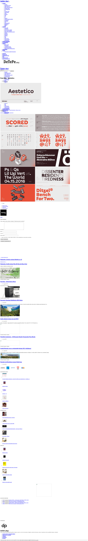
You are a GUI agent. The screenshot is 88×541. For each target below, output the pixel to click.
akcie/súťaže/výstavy (7, 5)
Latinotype (4, 207)
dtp (5, 10)
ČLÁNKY (4, 3)
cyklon (3, 502)
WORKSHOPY (4, 49)
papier (5, 13)
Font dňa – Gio (4, 393)
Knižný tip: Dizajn (5, 386)
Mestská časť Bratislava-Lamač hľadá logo (11, 362)
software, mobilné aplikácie (8, 19)
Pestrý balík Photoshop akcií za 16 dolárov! (8, 417)
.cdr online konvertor (7, 46)
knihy (5, 15)
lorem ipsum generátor (7, 47)
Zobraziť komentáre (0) (5, 241)
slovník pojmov (6, 40)
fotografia (5, 14)
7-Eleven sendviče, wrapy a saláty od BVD (8, 423)
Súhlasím (36, 540)
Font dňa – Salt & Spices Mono (8, 281)
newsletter (4, 537)
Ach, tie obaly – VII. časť (5, 436)
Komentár (2, 229)
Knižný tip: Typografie (5, 460)
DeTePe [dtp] (4, 1)
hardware (5, 18)
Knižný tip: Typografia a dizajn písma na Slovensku (9, 467)
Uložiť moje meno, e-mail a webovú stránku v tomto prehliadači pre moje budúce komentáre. (16, 237)
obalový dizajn (6, 12)
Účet (3, 56)
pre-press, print (6, 11)
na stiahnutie (6, 20)
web (5, 16)
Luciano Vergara (6, 110)
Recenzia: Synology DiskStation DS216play (11, 300)
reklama (4, 536)
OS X (5, 36)
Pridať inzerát (5, 57)
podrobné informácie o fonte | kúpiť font (6, 112)
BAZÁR (3, 50)
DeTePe (4, 80)
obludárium (6, 21)
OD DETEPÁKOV (5, 42)
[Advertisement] (44, 250)
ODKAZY (4, 43)
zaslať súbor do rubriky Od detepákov (10, 51)
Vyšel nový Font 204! (5, 408)
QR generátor (6, 45)
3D (4, 17)
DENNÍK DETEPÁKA (6, 41)
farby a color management (8, 7)
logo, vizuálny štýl (7, 9)
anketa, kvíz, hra (7, 6)
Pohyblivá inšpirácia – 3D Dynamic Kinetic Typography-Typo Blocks (17, 337)
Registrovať (4, 54)
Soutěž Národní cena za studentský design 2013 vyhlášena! (15, 348)
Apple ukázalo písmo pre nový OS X (9, 319)
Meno (1, 231)
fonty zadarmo (6, 38)
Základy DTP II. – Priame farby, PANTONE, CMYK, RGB (18, 502)
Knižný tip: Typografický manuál (7, 482)
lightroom (5, 35)
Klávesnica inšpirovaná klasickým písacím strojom (9, 443)
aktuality (5, 4)
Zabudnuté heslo (5, 55)
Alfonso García (18, 110)
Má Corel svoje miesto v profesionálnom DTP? (17, 501)
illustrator (6, 34)
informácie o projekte (6, 535)
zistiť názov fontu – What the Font (9, 48)
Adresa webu (2, 235)
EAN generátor (6, 44)
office (5, 37)
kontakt (4, 538)
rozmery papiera (6, 39)
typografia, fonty (7, 8)
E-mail (1, 233)
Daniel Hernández (12, 110)
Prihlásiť (4, 53)
